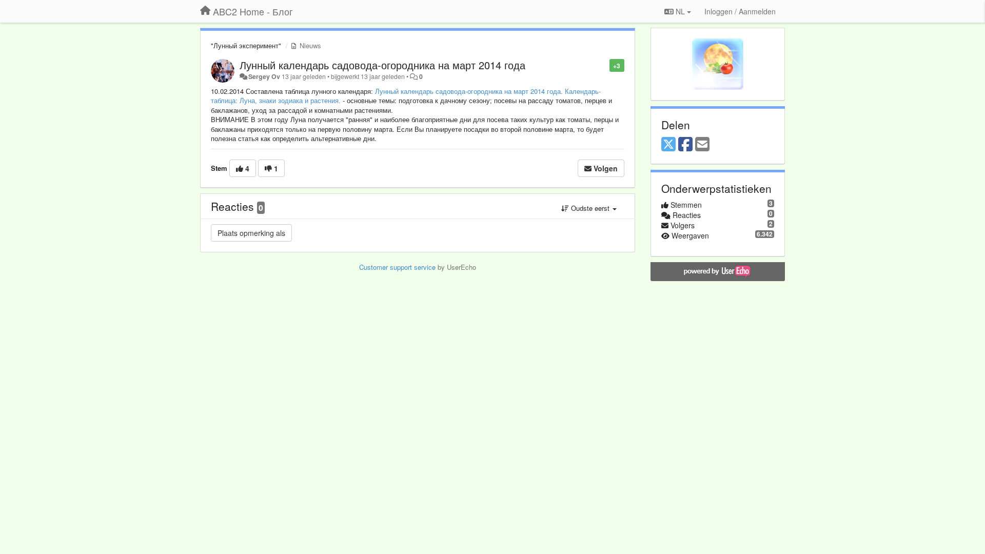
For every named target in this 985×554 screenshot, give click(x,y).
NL (680, 11)
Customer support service (397, 267)
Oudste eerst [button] (590, 208)
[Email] (702, 144)
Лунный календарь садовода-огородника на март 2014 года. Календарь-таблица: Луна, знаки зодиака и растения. (406, 96)
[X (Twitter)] (668, 144)
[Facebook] (685, 144)
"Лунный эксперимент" (246, 45)
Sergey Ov (264, 76)
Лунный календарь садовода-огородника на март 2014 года (382, 64)
